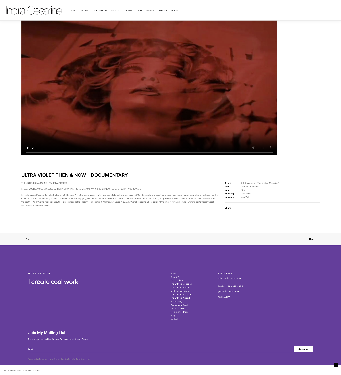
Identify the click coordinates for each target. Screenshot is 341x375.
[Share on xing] (264, 208)
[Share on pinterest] (250, 208)
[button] (319, 10)
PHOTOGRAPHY (100, 10)
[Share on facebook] (240, 208)
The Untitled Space (180, 287)
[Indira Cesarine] (34, 10)
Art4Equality (176, 301)
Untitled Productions (180, 291)
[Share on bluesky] (260, 208)
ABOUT (74, 10)
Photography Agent (179, 305)
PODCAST (150, 10)
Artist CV (175, 277)
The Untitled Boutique (181, 294)
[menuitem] (74, 10)
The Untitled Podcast (180, 298)
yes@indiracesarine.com (229, 291)
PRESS (139, 10)
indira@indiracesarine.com (230, 278)
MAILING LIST (224, 297)
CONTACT (175, 10)
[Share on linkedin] (253, 208)
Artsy (173, 315)
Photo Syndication (179, 308)
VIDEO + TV (116, 10)
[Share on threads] (247, 208)
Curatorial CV (177, 280)
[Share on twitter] (243, 208)
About (173, 273)
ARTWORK (85, 10)
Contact (174, 319)
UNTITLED (163, 10)
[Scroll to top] (336, 364)
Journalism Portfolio (179, 312)
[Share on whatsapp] (257, 208)
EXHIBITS (128, 10)
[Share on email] (267, 208)
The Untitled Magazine (181, 284)
